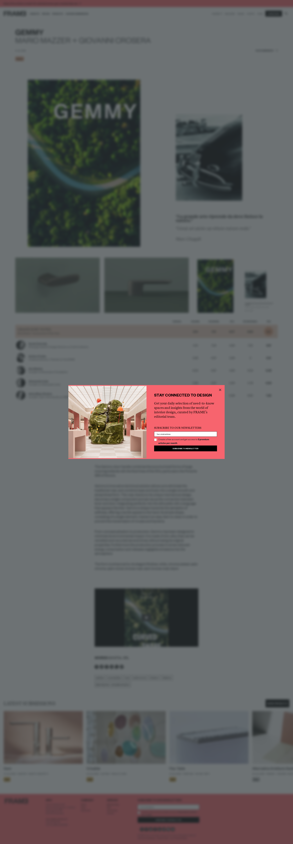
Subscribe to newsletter (186, 448)
